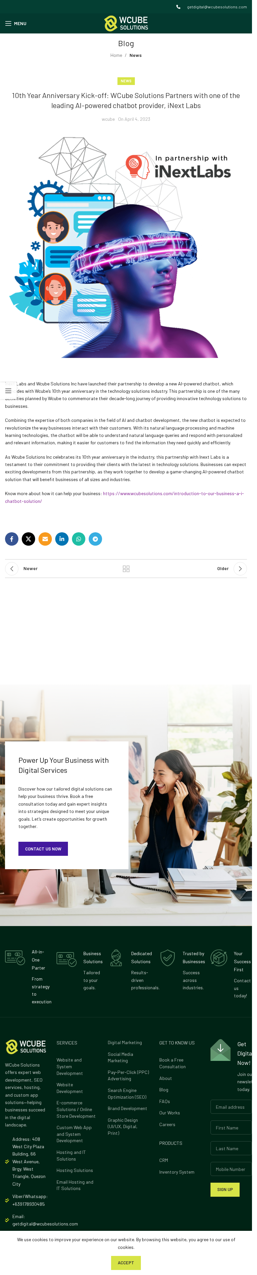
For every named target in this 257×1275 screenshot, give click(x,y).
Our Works (169, 1112)
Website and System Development (70, 1066)
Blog (163, 1089)
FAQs (164, 1101)
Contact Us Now (43, 848)
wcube (108, 119)
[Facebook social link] (11, 539)
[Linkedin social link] (62, 539)
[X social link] (28, 539)
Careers (167, 1124)
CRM (163, 1160)
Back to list (126, 568)
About (165, 1078)
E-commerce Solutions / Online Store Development (76, 1109)
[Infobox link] (26, 976)
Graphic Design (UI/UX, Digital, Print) (123, 1126)
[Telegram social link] (95, 539)
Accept (126, 1262)
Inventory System (176, 1172)
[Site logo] (125, 23)
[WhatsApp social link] (78, 539)
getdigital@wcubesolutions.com (217, 6)
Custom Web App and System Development (74, 1133)
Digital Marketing (125, 1042)
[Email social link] (45, 539)
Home (116, 55)
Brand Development (127, 1108)
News (136, 55)
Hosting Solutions (75, 1170)
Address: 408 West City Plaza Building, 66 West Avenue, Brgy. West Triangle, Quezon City (29, 1161)
